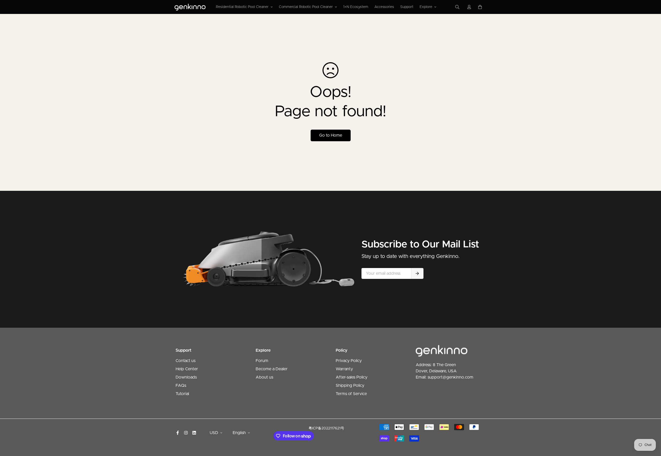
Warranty (344, 369)
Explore (426, 7)
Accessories (384, 7)
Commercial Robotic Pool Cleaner (306, 7)
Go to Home (330, 135)
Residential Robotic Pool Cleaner (242, 7)
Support (406, 7)
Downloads (186, 377)
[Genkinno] (190, 7)
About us (264, 377)
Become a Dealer (272, 369)
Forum (262, 361)
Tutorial (182, 394)
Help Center (187, 369)
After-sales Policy (351, 377)
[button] (479, 7)
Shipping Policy (350, 385)
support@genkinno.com (450, 377)
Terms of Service (351, 394)
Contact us (185, 361)
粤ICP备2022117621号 (326, 428)
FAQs (181, 385)
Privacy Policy (349, 361)
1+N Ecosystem (355, 7)
